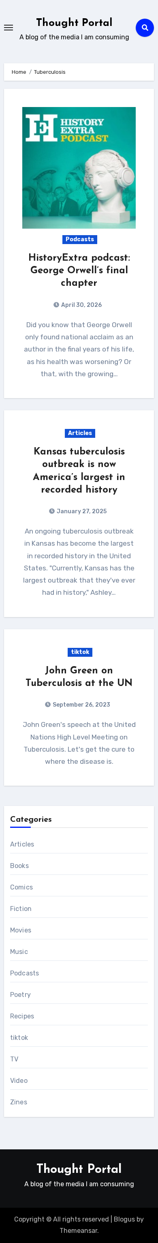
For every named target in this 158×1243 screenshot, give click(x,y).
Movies (20, 930)
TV (14, 1059)
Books (19, 866)
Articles (80, 433)
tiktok (80, 652)
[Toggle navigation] (8, 27)
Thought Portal (74, 23)
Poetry (20, 995)
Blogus (124, 1219)
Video (19, 1080)
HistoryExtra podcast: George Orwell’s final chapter (79, 270)
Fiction (21, 909)
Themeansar (78, 1230)
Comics (21, 887)
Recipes (22, 1016)
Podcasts (80, 239)
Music (19, 952)
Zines (18, 1102)
